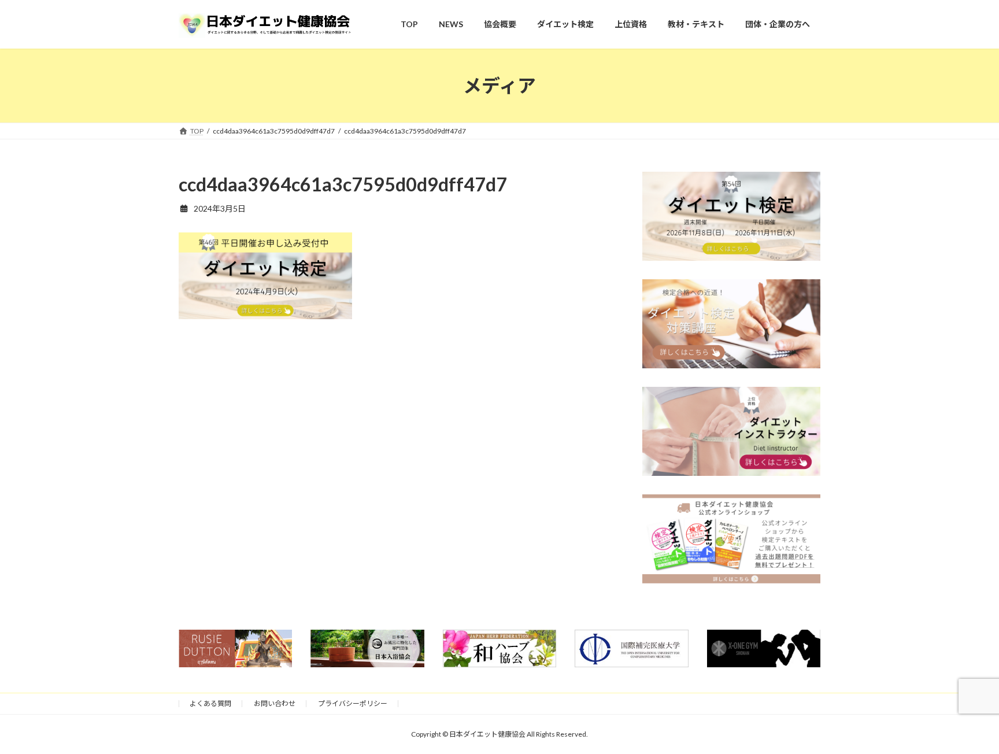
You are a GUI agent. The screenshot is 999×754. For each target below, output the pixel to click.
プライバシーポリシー (352, 703)
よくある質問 (210, 703)
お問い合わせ (274, 703)
